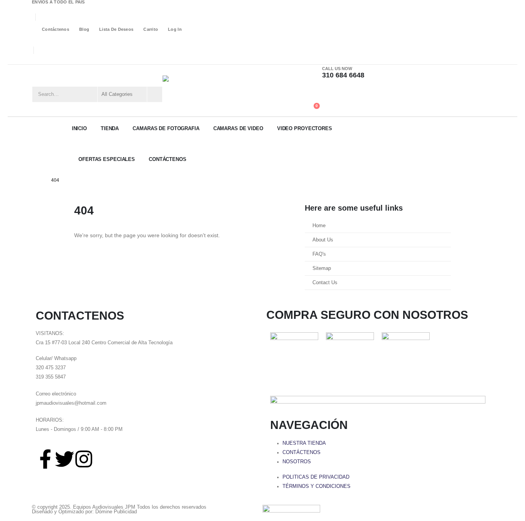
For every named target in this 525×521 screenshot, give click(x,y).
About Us (322, 240)
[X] (48, 59)
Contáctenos (55, 29)
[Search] (154, 94)
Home (319, 225)
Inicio (79, 128)
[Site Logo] (201, 90)
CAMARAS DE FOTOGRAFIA (166, 128)
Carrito (150, 29)
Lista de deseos (116, 29)
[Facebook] (37, 59)
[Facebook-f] (45, 459)
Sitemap (321, 268)
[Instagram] (59, 59)
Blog (84, 29)
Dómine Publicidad (116, 511)
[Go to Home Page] (38, 180)
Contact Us (324, 282)
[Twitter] (64, 459)
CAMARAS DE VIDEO (238, 128)
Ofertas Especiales (106, 159)
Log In (175, 29)
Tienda (110, 128)
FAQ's (319, 254)
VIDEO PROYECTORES (304, 128)
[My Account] (311, 92)
